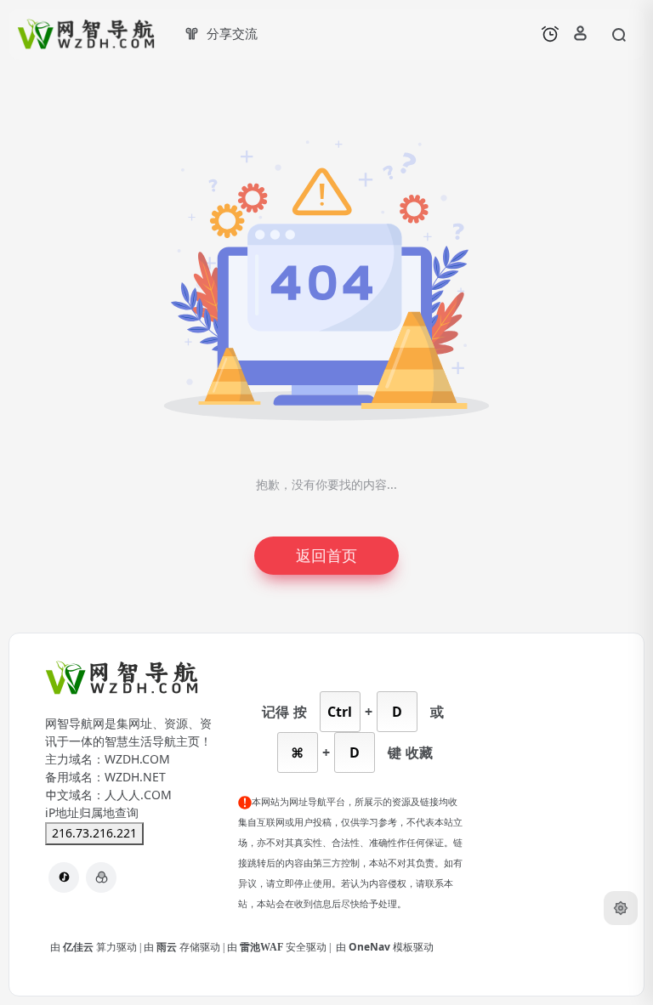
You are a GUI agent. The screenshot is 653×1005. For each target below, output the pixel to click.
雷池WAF (263, 947)
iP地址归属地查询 (92, 812)
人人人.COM (138, 794)
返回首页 (326, 555)
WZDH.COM (137, 759)
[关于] (101, 877)
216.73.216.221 (94, 833)
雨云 (167, 947)
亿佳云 (79, 947)
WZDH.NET (135, 777)
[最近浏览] (550, 34)
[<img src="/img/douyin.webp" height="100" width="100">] (63, 877)
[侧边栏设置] (621, 908)
